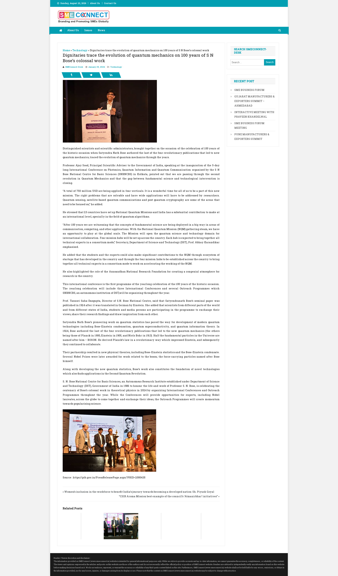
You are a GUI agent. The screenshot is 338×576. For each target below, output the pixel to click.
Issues (88, 30)
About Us (95, 3)
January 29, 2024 (96, 67)
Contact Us (110, 3)
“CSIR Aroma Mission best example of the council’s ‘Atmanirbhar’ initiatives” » (169, 496)
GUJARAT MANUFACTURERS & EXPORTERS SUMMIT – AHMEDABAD (254, 101)
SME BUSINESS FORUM (249, 90)
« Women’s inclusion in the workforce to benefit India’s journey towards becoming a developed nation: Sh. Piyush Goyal (138, 491)
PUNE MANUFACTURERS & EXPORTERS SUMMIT (251, 137)
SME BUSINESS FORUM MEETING (249, 125)
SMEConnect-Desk (74, 67)
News (101, 30)
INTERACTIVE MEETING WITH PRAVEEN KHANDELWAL (254, 114)
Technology (116, 67)
